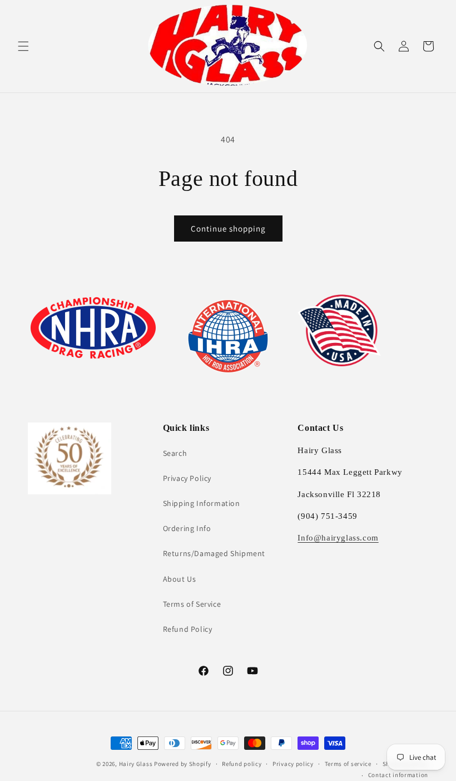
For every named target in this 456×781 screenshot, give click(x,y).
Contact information (398, 775)
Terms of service (348, 764)
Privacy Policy (187, 478)
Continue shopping (228, 228)
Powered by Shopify (182, 764)
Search (175, 453)
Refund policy (241, 764)
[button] (23, 46)
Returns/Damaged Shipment (214, 553)
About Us (179, 579)
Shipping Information (201, 503)
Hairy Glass (136, 764)
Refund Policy (187, 629)
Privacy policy (293, 764)
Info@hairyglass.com (338, 537)
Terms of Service (192, 604)
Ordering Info (187, 528)
